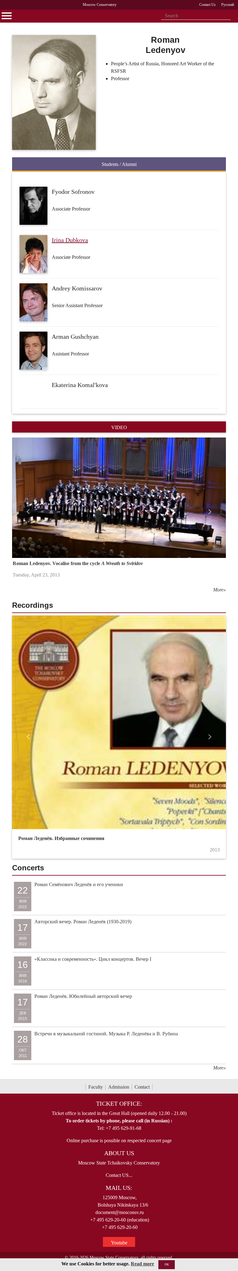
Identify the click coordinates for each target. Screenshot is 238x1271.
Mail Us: (119, 1187)
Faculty (95, 1087)
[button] (28, 511)
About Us (119, 1153)
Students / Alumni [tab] (119, 164)
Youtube (119, 1242)
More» (219, 589)
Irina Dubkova (70, 240)
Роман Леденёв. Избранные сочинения (61, 838)
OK (167, 1264)
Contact (142, 1087)
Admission (118, 1087)
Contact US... (119, 1175)
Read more (142, 1263)
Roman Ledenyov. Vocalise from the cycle (78, 563)
